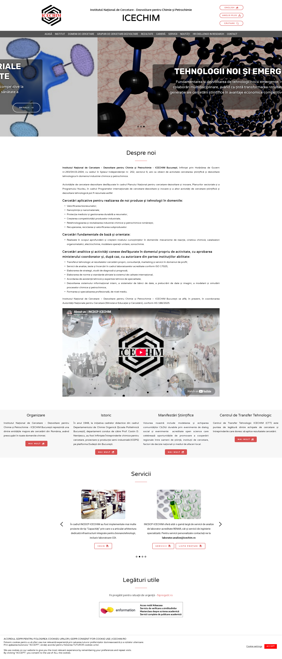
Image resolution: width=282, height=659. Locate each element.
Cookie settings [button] (254, 646)
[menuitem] (48, 34)
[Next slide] (269, 87)
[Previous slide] (12, 87)
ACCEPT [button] (270, 646)
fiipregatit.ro (165, 595)
